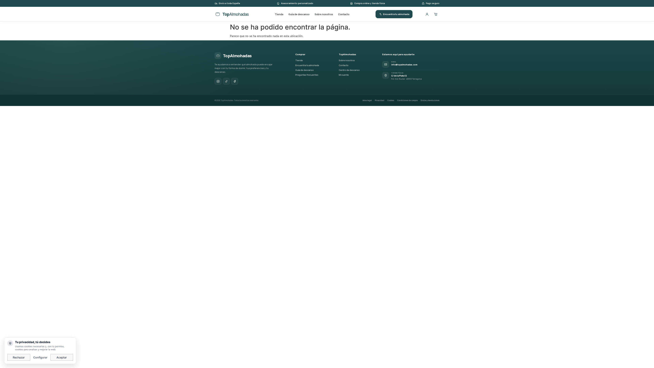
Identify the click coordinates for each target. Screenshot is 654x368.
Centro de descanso (349, 70)
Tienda (279, 14)
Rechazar (19, 357)
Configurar (40, 357)
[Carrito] (435, 14)
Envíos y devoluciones (430, 100)
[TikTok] (226, 81)
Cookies (390, 100)
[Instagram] (218, 81)
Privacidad (379, 100)
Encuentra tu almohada (396, 14)
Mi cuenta (344, 74)
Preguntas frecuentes (306, 74)
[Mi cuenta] (427, 14)
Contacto (343, 14)
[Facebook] (234, 81)
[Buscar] (418, 14)
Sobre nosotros (324, 14)
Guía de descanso (298, 14)
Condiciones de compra (407, 100)
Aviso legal (367, 100)
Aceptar (62, 357)
